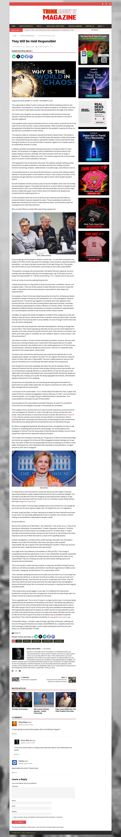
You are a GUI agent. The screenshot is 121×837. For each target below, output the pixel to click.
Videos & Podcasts (26, 26)
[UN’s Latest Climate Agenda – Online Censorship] (44, 699)
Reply (15, 733)
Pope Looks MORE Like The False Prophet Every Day (66, 710)
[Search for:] (99, 30)
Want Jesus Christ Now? (55, 26)
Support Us (90, 26)
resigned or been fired (27, 501)
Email (13, 806)
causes (64, 526)
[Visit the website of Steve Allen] (13, 671)
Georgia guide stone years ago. (59, 617)
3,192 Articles (46, 649)
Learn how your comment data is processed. (50, 827)
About (100, 26)
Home (13, 26)
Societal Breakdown (43, 46)
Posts (39, 26)
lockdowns (58, 641)
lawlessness (47, 641)
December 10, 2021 (19, 46)
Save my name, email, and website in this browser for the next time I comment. (38, 817)
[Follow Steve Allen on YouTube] (19, 671)
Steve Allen (31, 46)
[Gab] (110, 4)
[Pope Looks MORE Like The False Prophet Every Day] (66, 699)
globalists (36, 641)
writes (38, 391)
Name (14, 800)
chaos (19, 641)
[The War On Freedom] (22, 699)
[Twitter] (102, 4)
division (26, 641)
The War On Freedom (20, 709)
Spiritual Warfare (75, 26)
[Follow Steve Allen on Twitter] (15, 671)
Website (14, 811)
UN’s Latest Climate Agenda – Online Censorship (41, 711)
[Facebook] (106, 4)
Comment (15, 786)
